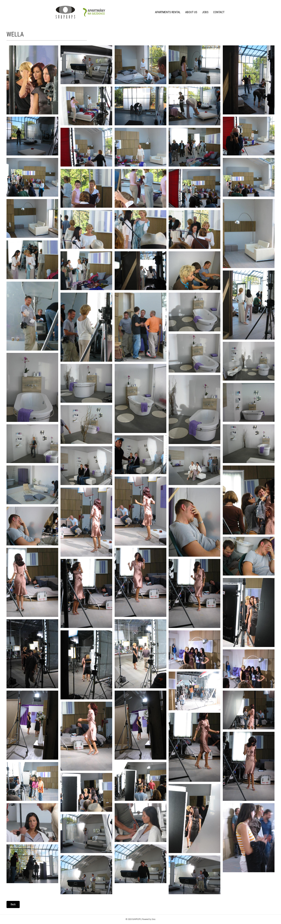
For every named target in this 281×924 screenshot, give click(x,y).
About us (191, 12)
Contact (218, 12)
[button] (13, 904)
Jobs (205, 12)
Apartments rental (168, 12)
